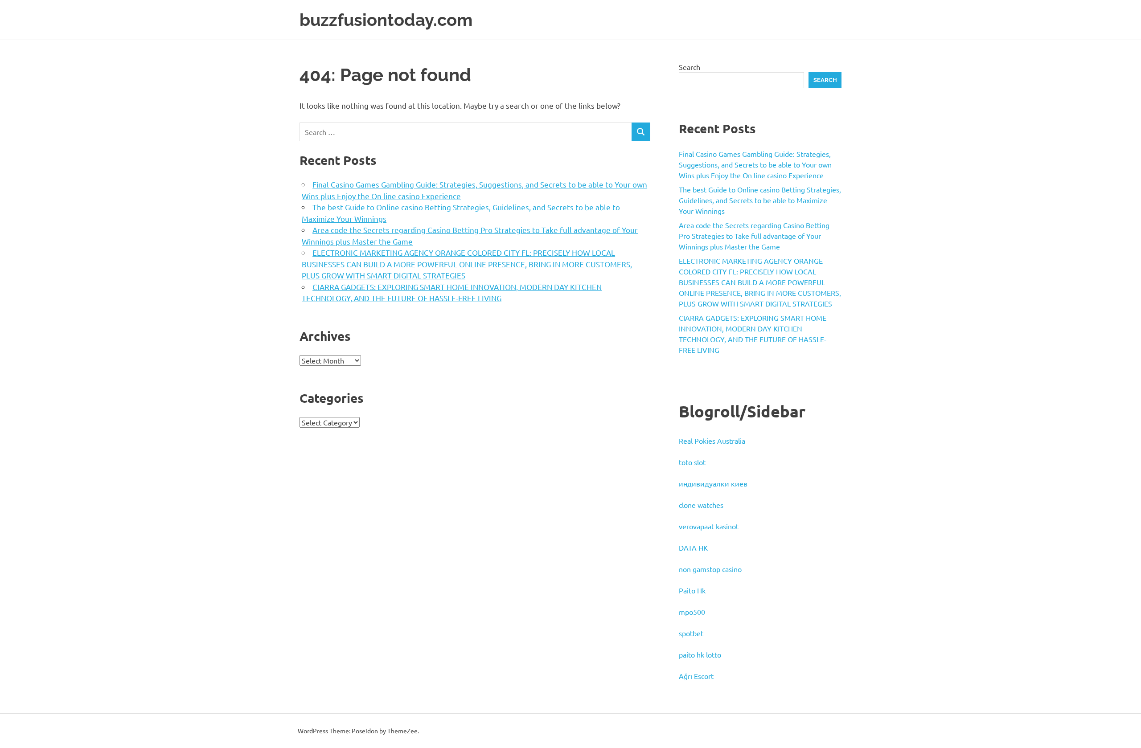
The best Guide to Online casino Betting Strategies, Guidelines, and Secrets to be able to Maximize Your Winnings (760, 200)
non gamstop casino (710, 568)
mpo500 (692, 611)
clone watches (701, 504)
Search (689, 66)
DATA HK (693, 547)
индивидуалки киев (713, 483)
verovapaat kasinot (709, 526)
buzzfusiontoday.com (386, 20)
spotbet (691, 633)
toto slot (692, 462)
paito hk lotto (700, 654)
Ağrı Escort (696, 675)
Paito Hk (692, 590)
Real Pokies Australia (712, 440)
